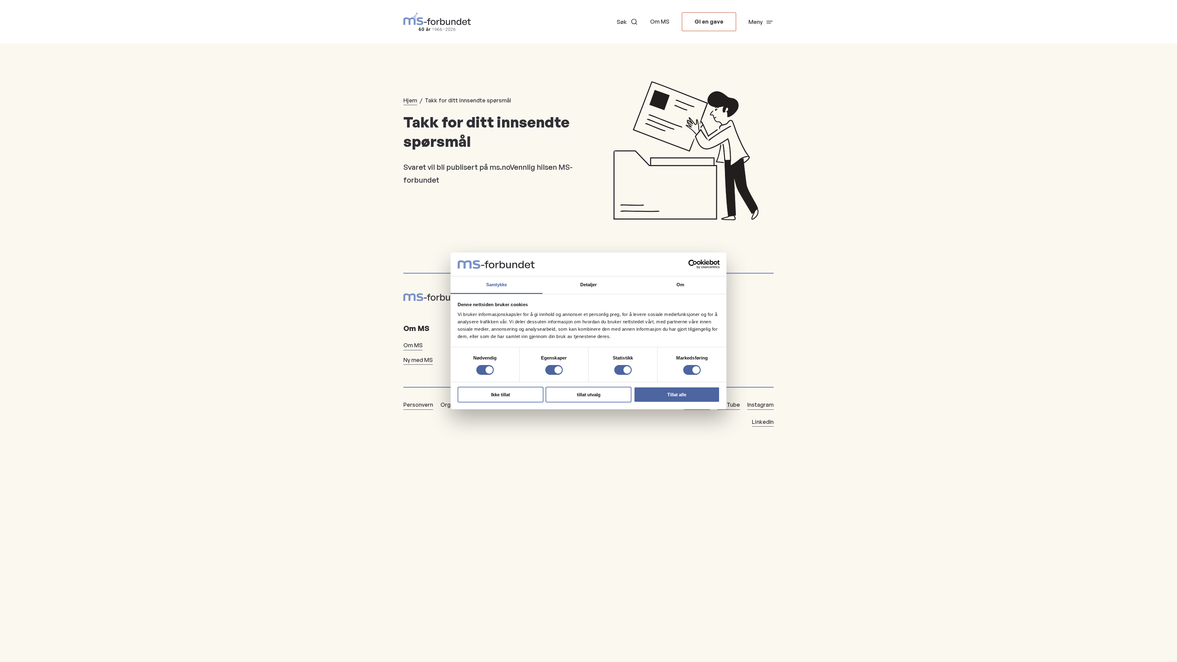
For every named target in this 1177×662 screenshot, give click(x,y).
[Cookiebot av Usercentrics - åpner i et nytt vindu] (693, 264)
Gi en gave (709, 21)
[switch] (554, 370)
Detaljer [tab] (588, 284)
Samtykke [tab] (496, 284)
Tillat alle (676, 394)
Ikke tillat (500, 394)
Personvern (418, 404)
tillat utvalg (588, 394)
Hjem (410, 100)
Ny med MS (418, 359)
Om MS (659, 21)
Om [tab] (680, 284)
